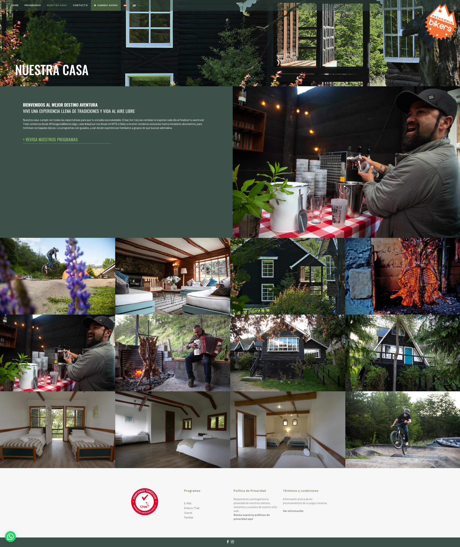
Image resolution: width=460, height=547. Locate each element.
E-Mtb (188, 503)
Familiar (188, 517)
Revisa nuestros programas (52, 139)
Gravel (188, 512)
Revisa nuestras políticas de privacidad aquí (252, 517)
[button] (10, 536)
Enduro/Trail (191, 508)
